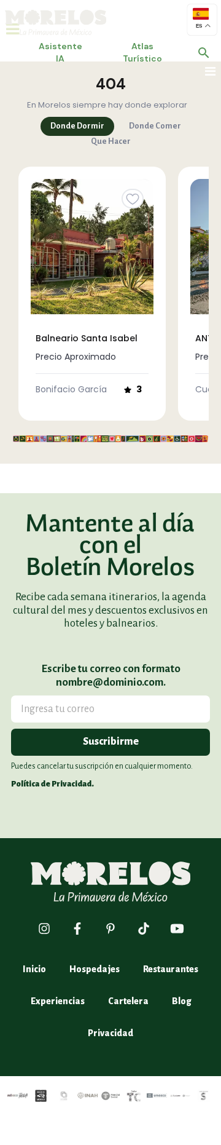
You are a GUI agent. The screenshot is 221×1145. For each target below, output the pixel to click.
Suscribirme (111, 741)
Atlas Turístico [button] (142, 52)
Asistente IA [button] (60, 52)
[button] (204, 53)
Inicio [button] (34, 969)
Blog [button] (181, 1001)
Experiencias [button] (58, 1001)
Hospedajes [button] (94, 969)
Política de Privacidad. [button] (52, 784)
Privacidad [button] (110, 1033)
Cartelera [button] (128, 1001)
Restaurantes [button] (170, 969)
